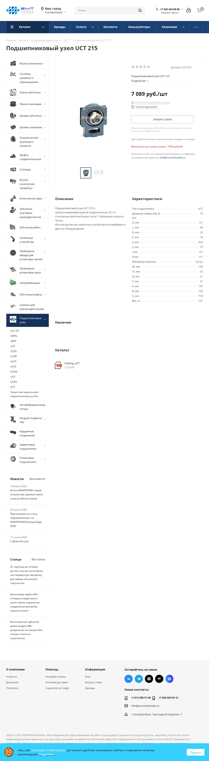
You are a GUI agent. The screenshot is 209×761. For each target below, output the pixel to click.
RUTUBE (159, 679)
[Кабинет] (189, 10)
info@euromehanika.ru (173, 157)
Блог (88, 676)
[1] (133, 67)
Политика (12, 688)
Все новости (37, 479)
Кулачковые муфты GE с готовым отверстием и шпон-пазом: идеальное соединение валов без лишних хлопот (25, 602)
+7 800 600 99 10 (168, 697)
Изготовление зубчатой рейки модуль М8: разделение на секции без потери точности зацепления (26, 630)
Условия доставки (57, 682)
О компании (15, 669)
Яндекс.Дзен (149, 679)
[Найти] (140, 10)
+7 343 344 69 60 (170, 9)
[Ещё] (196, 27)
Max (169, 679)
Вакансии (12, 682)
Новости (11, 676)
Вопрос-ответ (93, 682)
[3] (141, 67)
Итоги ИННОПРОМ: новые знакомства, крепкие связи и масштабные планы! (26, 494)
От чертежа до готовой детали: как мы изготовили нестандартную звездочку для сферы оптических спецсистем (26, 575)
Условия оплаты (56, 676)
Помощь (52, 669)
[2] (137, 67)
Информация (95, 669)
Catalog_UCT (72, 363)
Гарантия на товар (57, 688)
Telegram (139, 679)
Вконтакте (129, 679)
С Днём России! (19, 541)
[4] (145, 67)
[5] (149, 67)
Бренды (90, 688)
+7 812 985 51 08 (141, 697)
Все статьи (38, 559)
